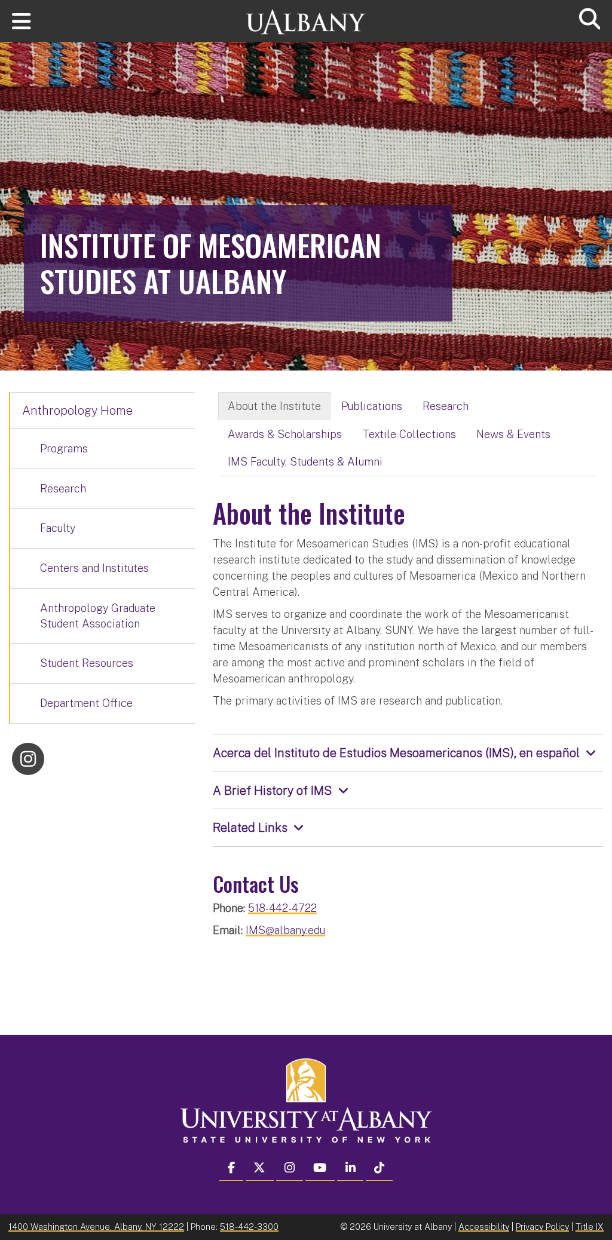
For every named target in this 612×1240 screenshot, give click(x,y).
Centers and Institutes (94, 568)
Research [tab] (446, 406)
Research (63, 488)
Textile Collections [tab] (409, 434)
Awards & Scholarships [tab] (285, 434)
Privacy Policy (542, 1226)
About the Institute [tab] (274, 406)
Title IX (590, 1226)
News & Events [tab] (513, 434)
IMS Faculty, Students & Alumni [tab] (305, 461)
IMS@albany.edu (285, 930)
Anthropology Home (77, 410)
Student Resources (86, 663)
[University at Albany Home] (306, 16)
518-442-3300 (249, 1226)
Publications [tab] (371, 406)
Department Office (86, 703)
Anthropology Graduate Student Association (97, 616)
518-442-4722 (282, 908)
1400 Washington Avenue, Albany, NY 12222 (96, 1226)
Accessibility (483, 1226)
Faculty (57, 528)
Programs (64, 448)
